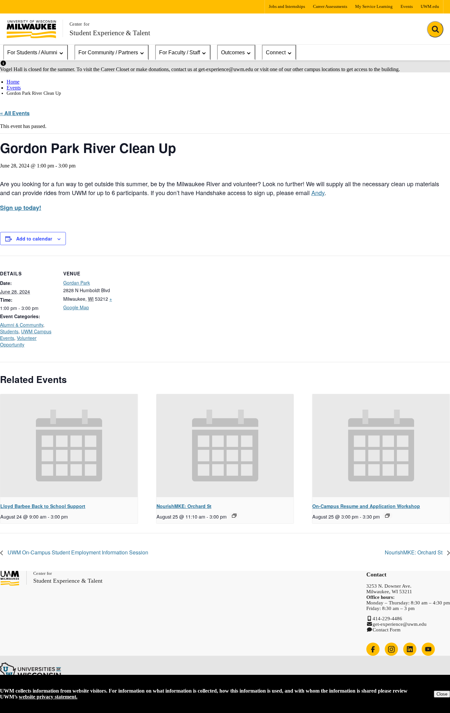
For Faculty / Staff (179, 52)
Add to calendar (34, 238)
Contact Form (387, 629)
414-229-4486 (387, 618)
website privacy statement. (48, 697)
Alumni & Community (21, 324)
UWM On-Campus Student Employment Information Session (77, 552)
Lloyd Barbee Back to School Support (42, 506)
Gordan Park (76, 282)
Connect (276, 52)
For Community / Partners (108, 52)
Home (13, 82)
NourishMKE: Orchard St (183, 506)
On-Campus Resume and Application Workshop (366, 506)
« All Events (15, 113)
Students (9, 331)
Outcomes (233, 52)
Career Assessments (330, 6)
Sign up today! (20, 207)
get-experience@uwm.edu (400, 624)
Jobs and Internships (287, 6)
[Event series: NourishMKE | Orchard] (234, 516)
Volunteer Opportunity (18, 341)
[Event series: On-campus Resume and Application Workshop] (387, 516)
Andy (317, 192)
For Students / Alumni (32, 52)
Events (407, 6)
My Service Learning (374, 6)
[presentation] (69, 445)
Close (441, 694)
